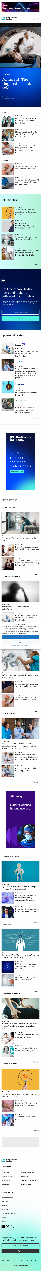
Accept (20, 637)
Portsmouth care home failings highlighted (15, 608)
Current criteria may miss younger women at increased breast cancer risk (26, 148)
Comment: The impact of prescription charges (26, 1104)
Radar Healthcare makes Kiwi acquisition (26, 769)
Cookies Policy (16, 645)
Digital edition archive (8, 1213)
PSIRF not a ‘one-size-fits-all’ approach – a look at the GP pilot (27, 353)
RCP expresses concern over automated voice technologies (25, 966)
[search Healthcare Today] (34, 18)
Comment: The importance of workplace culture (27, 238)
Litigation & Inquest (17, 25)
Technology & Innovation (28, 1180)
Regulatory (24, 1176)
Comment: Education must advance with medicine (27, 167)
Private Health (6, 1184)
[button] (38, 624)
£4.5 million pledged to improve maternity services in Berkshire (25, 897)
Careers (4, 1217)
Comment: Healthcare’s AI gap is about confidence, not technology (27, 182)
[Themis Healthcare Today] (20, 7)
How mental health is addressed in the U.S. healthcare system (24, 410)
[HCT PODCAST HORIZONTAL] (20, 1142)
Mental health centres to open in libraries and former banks (26, 134)
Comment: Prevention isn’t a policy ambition (27, 1036)
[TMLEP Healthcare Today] (20, 819)
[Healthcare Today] (9, 18)
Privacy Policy (24, 645)
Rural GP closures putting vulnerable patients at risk (27, 548)
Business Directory (7, 1197)
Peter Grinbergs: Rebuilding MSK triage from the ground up (25, 225)
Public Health (28, 25)
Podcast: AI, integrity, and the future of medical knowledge (26, 120)
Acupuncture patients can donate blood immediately (27, 685)
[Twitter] (12, 1226)
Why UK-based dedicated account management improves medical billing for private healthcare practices (26, 373)
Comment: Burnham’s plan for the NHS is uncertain (27, 910)
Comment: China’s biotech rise (27, 1118)
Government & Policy (27, 1172)
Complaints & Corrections (20, 1265)
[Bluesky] (7, 1226)
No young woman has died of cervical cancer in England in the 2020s (27, 252)
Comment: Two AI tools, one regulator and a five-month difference (20, 956)
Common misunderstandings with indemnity (26, 392)
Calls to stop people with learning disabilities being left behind (27, 562)
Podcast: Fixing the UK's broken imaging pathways (27, 1049)
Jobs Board (5, 1201)
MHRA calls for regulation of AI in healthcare (26, 978)
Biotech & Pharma (26, 1184)
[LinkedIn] (3, 1226)
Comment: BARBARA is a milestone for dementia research (26, 211)
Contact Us (5, 1221)
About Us (4, 1205)
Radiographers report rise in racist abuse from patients (20, 676)
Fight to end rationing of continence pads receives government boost (20, 887)
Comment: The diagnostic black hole (16, 83)
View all (35, 264)
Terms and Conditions (8, 304)
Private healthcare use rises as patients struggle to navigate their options (26, 757)
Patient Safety (5, 25)
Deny (20, 642)
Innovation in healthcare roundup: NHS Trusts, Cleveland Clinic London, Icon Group (19, 1025)
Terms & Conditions (33, 1261)
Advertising (5, 1209)
